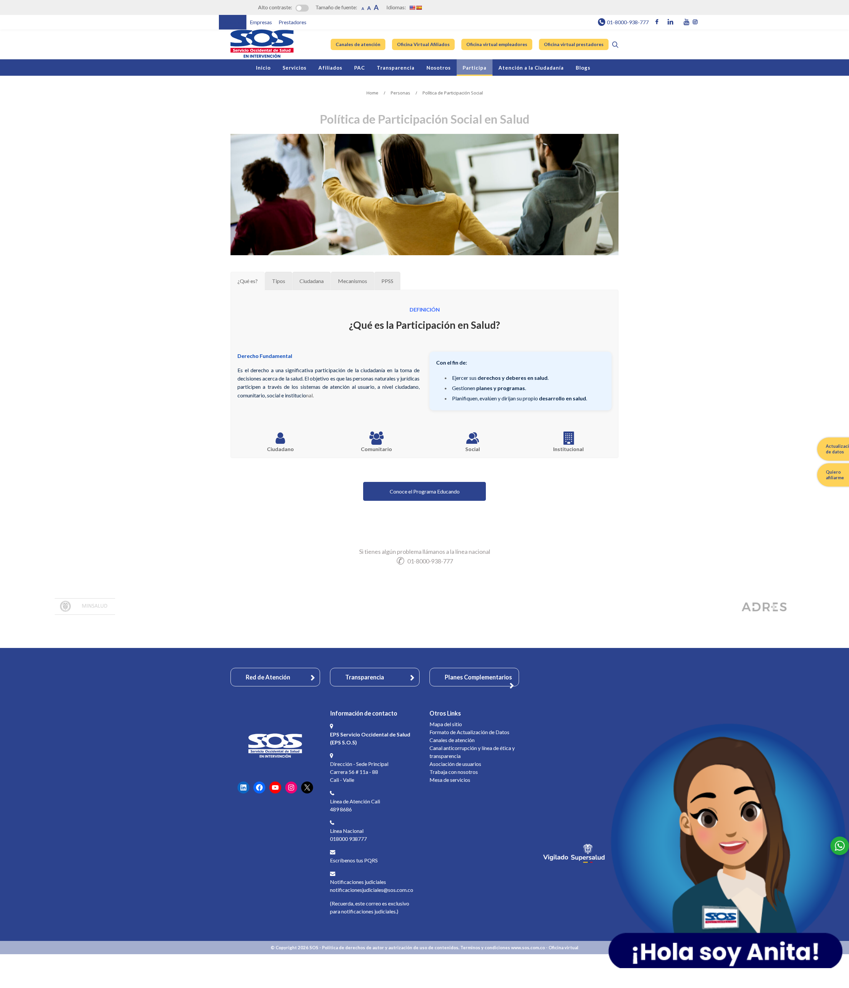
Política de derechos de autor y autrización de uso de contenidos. (390, 947)
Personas (400, 93)
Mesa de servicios (449, 780)
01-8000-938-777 (628, 22)
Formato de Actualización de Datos (469, 732)
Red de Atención (268, 677)
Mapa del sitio (445, 724)
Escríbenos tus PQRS (354, 860)
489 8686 (341, 809)
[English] (412, 7)
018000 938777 (348, 839)
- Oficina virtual (562, 947)
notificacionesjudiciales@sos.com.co (371, 890)
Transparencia (364, 677)
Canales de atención (452, 740)
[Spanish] (419, 7)
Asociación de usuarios (455, 764)
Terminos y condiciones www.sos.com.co (503, 947)
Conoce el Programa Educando (425, 491)
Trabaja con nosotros (453, 772)
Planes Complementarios (478, 677)
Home (372, 93)
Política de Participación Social (453, 93)
